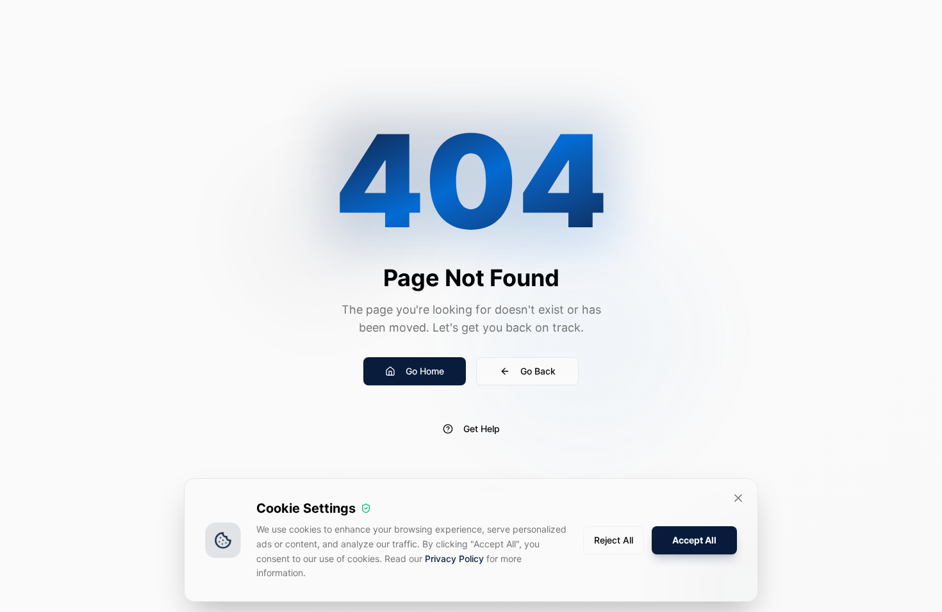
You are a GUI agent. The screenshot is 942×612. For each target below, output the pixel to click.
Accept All (694, 540)
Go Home (425, 371)
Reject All (613, 540)
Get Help (481, 428)
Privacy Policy (454, 558)
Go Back (538, 371)
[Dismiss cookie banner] (738, 498)
